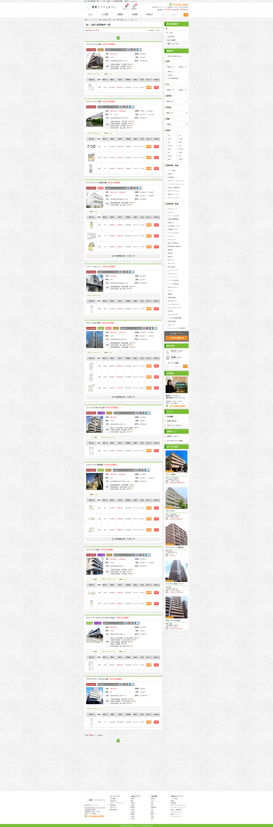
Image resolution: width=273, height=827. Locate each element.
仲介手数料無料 (173, 78)
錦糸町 (153, 798)
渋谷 (152, 810)
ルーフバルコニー (174, 233)
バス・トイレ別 (173, 216)
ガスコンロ (171, 239)
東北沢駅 (124, 123)
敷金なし (171, 71)
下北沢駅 (124, 64)
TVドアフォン (172, 273)
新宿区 (133, 807)
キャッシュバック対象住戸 (177, 328)
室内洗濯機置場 (173, 219)
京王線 (112, 644)
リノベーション (173, 277)
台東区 (133, 803)
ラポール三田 (170, 511)
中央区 (133, 810)
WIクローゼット (173, 287)
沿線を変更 (170, 36)
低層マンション (173, 194)
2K (169, 142)
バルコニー (171, 236)
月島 (152, 816)
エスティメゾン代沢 (101, 101)
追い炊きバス (172, 301)
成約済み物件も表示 (174, 56)
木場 (152, 805)
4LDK (170, 156)
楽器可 (170, 174)
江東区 (133, 798)
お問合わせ (149, 14)
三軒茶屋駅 (124, 347)
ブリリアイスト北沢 (101, 44)
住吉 (152, 803)
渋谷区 (133, 812)
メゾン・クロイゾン (101, 266)
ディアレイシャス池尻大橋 (103, 182)
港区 (132, 801)
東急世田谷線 (114, 487)
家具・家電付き (173, 243)
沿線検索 (120, 14)
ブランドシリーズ (174, 198)
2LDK (170, 146)
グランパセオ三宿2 (100, 323)
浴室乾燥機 (171, 297)
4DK (180, 152)
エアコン (171, 212)
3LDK (181, 149)
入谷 (152, 801)
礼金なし (171, 75)
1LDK (181, 139)
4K (169, 152)
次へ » (127, 38)
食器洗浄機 (171, 321)
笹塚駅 (118, 644)
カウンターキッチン (174, 308)
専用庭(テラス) (173, 229)
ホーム (91, 14)
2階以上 (170, 222)
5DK (169, 159)
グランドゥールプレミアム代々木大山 (107, 618)
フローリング (172, 209)
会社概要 (134, 14)
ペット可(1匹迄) (173, 280)
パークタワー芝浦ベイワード (175, 584)
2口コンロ (171, 263)
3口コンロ (171, 325)
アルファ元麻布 (170, 474)
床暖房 (170, 294)
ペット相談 (171, 170)
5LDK (181, 159)
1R (169, 135)
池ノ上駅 (123, 68)
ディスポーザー (173, 314)
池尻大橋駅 (124, 202)
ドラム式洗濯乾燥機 (174, 318)
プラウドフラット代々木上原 (104, 679)
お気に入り (126, 7)
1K (180, 135)
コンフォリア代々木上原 (102, 407)
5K (180, 156)
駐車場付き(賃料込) (174, 246)
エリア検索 (104, 14)
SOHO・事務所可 (174, 187)
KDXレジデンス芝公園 (173, 620)
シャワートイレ (173, 270)
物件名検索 (113, 810)
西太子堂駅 (123, 487)
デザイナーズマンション (176, 181)
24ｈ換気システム (174, 226)
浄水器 (170, 311)
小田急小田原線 (115, 64)
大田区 (133, 816)
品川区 (133, 805)
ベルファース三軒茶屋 (102, 465)
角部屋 (170, 250)
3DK (169, 149)
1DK (169, 139)
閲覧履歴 (133, 7)
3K (180, 146)
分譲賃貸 (171, 177)
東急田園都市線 (115, 202)
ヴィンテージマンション (176, 184)
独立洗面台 (171, 267)
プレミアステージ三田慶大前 (175, 547)
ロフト (170, 291)
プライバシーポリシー (117, 803)
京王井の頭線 (114, 66)
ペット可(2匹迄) (173, 284)
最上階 (170, 253)
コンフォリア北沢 (100, 549)
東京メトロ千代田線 (116, 427)
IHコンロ (171, 260)
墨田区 (133, 814)
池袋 (152, 812)
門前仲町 (153, 807)
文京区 (133, 818)
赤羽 (152, 818)
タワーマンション (174, 191)
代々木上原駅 (128, 427)
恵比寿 (153, 814)
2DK (180, 142)
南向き (170, 256)
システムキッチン (174, 304)
